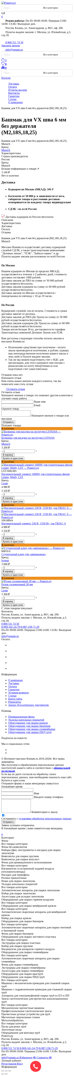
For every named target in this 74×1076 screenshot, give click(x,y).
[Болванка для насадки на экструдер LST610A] (37, 433)
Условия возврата (18, 692)
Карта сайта (15, 698)
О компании (15, 102)
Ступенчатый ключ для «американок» (23, 554)
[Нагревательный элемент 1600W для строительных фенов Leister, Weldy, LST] (37, 466)
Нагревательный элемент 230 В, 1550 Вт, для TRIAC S (33, 523)
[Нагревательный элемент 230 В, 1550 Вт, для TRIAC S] (37, 513)
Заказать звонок (10, 45)
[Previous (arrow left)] (2, 1073)
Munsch (5, 150)
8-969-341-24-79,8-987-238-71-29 (39, 1048)
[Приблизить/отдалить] (9, 1070)
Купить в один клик (13, 458)
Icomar (5, 560)
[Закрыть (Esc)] (2, 1070)
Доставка (13, 83)
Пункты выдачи (17, 89)
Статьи (12, 99)
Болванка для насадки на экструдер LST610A (28, 437)
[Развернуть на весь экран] (6, 1070)
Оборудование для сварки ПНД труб (29, 732)
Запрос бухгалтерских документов (28, 705)
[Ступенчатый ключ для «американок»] (37, 548)
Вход (20, 1063)
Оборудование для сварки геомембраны (31, 729)
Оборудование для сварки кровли (28, 722)
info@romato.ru (10, 636)
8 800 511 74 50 (10, 1048)
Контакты (14, 93)
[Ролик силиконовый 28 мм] (37, 581)
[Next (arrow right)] (6, 1073)
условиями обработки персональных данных (45, 818)
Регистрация (9, 1063)
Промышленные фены (21, 716)
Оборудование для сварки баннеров (29, 726)
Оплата (12, 86)
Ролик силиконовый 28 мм (17, 584)
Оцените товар (10, 408)
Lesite (4, 483)
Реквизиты (14, 701)
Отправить (8, 422)
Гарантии (13, 96)
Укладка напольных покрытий (26, 719)
